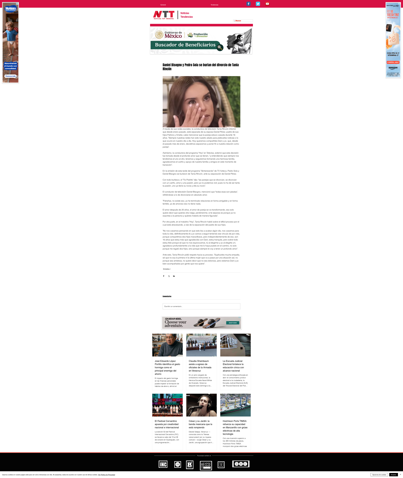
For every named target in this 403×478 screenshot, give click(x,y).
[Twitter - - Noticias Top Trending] (258, 4)
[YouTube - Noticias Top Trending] (267, 4)
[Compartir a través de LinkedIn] (174, 276)
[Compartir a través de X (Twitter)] (169, 276)
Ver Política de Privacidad (106, 475)
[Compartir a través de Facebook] (164, 276)
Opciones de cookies (379, 475)
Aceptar (393, 475)
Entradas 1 (166, 269)
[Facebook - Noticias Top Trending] (248, 4)
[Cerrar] (400, 474)
